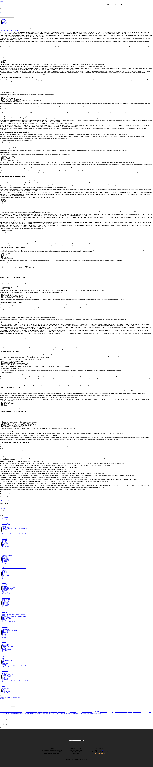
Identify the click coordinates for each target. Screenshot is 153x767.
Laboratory (62, 712)
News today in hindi (6, 624)
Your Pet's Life (5, 671)
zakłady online (5, 673)
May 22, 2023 (2, 508)
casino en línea (5, 547)
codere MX (33, 712)
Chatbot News (5, 557)
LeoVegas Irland (5, 604)
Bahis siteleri (4, 540)
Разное (3, 687)
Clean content (5, 558)
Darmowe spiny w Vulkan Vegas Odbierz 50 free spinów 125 (14, 568)
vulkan (140, 712)
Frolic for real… (5, 582)
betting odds (4, 542)
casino (21, 712)
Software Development (6, 649)
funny (42, 712)
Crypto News (4, 565)
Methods (67, 712)
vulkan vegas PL (7, 713)
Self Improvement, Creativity (7, 646)
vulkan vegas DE (5, 666)
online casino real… (6, 628)
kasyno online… (5, 600)
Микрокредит (5, 679)
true (3, 661)
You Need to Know (6, 669)
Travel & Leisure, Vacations (7, 660)
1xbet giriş (4, 526)
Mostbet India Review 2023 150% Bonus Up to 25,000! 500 (13, 614)
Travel (3, 659)
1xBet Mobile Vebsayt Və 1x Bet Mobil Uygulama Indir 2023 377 (14, 528)
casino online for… (6, 553)
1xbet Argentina (5, 521)
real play (4, 643)
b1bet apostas (4, 539)
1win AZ (4, 712)
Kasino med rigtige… (6, 595)
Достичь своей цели (6, 675)
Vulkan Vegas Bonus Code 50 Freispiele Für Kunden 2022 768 (14, 665)
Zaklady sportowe (5, 672)
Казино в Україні (5, 678)
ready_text (4, 642)
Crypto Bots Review (6, 564)
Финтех (4, 690)
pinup (113, 712)
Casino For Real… (6, 548)
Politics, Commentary (6, 639)
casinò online (4, 550)
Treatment (130, 712)
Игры (3, 677)
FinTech (3, 577)
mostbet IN (89, 712)
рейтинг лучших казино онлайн (77, 713)
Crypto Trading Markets (6, 567)
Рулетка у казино (5, 688)
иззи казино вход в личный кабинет (38, 713)
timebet (3, 658)
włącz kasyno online (6, 668)
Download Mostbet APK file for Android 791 (11, 569)
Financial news (5, 576)
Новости (4, 681)
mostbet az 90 (5, 608)
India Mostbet (5, 592)
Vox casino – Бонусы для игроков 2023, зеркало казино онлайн (9, 700)
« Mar (1, 728)
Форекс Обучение (6, 691)
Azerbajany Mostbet (6, 538)
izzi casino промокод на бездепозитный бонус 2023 (52, 712)
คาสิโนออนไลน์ (5, 692)
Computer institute (5, 562)
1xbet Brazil (4, 525)
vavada (136, 712)
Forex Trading (5, 580)
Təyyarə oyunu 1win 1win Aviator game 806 (10, 656)
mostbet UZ (102, 712)
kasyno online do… (6, 598)
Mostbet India (5, 613)
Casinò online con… (6, 551)
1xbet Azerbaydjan (6, 524)
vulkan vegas (144, 712)
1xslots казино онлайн (17, 712)
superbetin (4, 654)
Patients (109, 712)
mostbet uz (4, 619)
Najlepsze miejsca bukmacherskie (8, 621)
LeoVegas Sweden (5, 605)
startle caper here (5, 652)
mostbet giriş (4, 612)
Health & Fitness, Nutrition (7, 588)
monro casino (73, 712)
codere (24, 712)
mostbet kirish (5, 615)
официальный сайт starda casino (68, 713)
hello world (4, 590)
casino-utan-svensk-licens (7, 555)
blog (3, 544)
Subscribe (82, 740)
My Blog (4, 620)
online (106, 712)
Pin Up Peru (4, 637)
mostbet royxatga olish (6, 618)
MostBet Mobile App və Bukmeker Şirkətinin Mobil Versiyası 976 (14, 616)
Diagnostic (38, 712)
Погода (3, 686)
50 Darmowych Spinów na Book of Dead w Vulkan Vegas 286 (14, 533)
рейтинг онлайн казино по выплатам (87, 713)
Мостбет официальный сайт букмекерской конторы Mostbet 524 (15, 680)
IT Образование (5, 594)
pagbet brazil (4, 634)
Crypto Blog (4, 563)
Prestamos (4, 641)
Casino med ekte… (6, 549)
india (44, 712)
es (2, 573)
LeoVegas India (5, 603)
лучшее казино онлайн (49, 713)
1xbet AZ (11, 712)
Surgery (126, 712)
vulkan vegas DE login (6, 667)
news (3, 623)
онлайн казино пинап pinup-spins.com (58, 713)
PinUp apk (4, 638)
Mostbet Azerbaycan (6, 610)
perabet (3, 636)
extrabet (3, 574)
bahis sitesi (4, 541)
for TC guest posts (5, 579)
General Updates (5, 584)
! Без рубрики (5, 517)
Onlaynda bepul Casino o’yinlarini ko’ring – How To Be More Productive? (10, 697)
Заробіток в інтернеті (6, 676)
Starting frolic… (5, 651)
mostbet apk (4, 607)
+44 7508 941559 (101, 750)
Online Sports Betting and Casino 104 (9, 630)
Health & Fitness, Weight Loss (8, 589)
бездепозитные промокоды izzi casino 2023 (17, 713)
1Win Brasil (4, 519)
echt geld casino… (5, 572)
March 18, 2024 (2, 698)
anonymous (4, 535)
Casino (3, 545)
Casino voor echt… (6, 554)
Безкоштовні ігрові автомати (8, 674)
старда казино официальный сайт (97, 713)
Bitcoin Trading (5, 543)
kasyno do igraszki (5, 597)
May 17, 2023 (2, 30)
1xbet (7, 712)
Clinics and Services (6, 559)
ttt (2, 662)
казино (44, 713)
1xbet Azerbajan (5, 523)
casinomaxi (4, 556)
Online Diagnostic (5, 629)
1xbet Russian (5, 529)
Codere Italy (4, 561)
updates (134, 712)
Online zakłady (5, 631)
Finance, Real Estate (6, 575)
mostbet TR (95, 712)
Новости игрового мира (7, 682)
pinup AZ (116, 712)
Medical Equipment (6, 606)
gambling (4, 583)
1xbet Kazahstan (5, 527)
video (138, 712)
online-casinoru (5, 632)
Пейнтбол (4, 685)
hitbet (3, 591)
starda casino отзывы (121, 712)
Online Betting (5, 627)
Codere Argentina (5, 560)
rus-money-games (5, 645)
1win (1, 712)
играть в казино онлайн (28, 713)
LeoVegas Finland (5, 602)
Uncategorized (5, 663)
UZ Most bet (4, 664)
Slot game (4, 647)
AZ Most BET (5, 536)
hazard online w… (5, 586)
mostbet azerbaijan (5, 609)
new (3, 622)
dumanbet (4, 570)
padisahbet (4, 633)
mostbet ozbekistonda (6, 617)
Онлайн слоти (5, 683)
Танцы (3, 689)
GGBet (3, 585)
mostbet (79, 712)
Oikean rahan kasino (6, 626)
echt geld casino (5, 571)
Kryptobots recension (6, 601)
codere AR (28, 712)
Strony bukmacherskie (6, 653)
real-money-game (5, 644)
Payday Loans (5, 635)
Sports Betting (5, 650)
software (4, 648)
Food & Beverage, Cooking (7, 578)
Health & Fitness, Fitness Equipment (9, 587)
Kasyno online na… (6, 599)
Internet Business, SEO (6, 593)
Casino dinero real (5, 546)
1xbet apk (4, 520)
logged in (6, 512)
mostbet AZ (84, 712)
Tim (3, 657)
